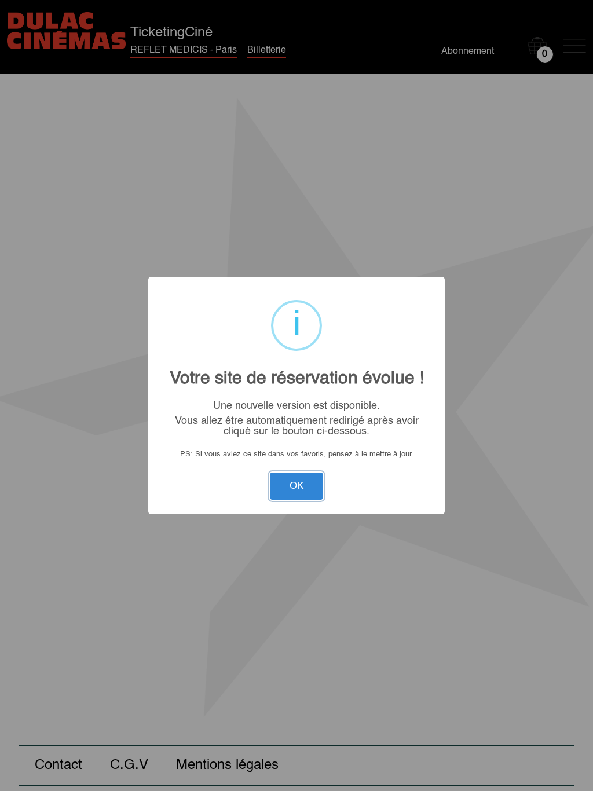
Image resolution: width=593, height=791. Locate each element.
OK (296, 486)
